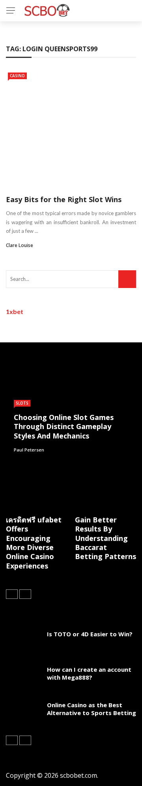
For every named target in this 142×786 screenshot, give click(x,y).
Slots (22, 403)
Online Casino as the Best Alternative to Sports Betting (91, 709)
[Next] (25, 594)
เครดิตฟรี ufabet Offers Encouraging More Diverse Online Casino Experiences (34, 542)
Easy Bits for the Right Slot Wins (63, 199)
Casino (17, 75)
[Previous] (12, 594)
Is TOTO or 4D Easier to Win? (90, 634)
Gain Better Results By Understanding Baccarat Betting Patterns (105, 538)
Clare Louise (19, 245)
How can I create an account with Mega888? (89, 673)
